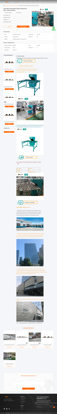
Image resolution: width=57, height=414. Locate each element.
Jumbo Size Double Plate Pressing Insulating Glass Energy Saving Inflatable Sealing (22, 345)
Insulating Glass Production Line (14, 5)
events (36, 2)
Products (16, 2)
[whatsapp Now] (54, 30)
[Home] (6, 396)
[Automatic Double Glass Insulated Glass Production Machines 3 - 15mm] (35, 337)
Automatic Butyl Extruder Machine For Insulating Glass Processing (9, 364)
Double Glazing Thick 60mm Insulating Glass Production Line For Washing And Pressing (9, 122)
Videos (21, 2)
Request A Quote (22, 26)
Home (12, 2)
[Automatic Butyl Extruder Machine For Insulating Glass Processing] (9, 356)
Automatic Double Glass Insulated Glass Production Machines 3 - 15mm (35, 345)
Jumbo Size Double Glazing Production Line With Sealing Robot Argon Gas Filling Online (9, 345)
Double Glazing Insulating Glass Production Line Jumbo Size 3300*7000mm (8, 87)
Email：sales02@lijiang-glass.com (9, 400)
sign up (51, 406)
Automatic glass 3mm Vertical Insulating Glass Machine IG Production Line (9, 70)
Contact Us (31, 2)
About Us (25, 2)
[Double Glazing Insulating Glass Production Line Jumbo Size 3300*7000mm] (48, 337)
